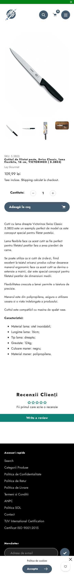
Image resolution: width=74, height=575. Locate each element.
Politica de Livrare (16, 487)
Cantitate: (17, 192)
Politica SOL (12, 507)
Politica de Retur (15, 481)
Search (8, 461)
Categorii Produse (16, 467)
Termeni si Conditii (16, 494)
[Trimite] (65, 553)
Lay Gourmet (11, 167)
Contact (9, 514)
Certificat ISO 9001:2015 (21, 528)
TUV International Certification (24, 521)
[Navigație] (65, 14)
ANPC (8, 501)
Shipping (27, 180)
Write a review (37, 418)
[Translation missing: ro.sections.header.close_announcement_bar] (71, 2)
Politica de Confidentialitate (22, 474)
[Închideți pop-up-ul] (70, 559)
